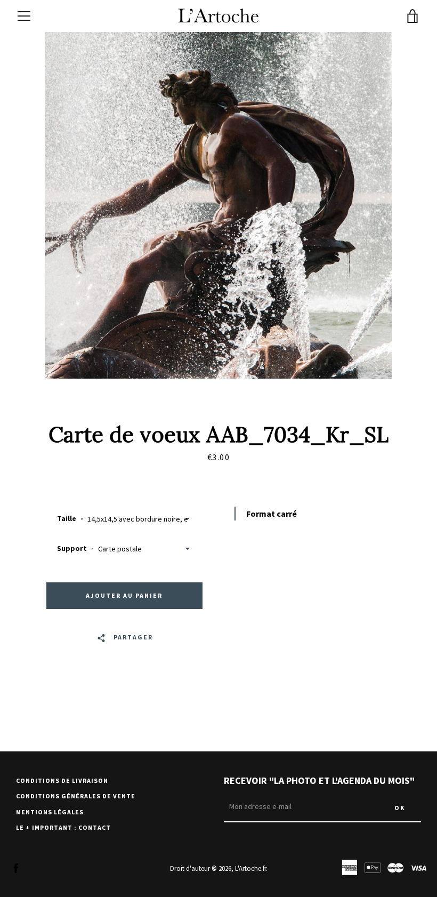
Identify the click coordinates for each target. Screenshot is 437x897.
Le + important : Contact (63, 827)
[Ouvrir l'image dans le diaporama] (218, 205)
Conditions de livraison (62, 780)
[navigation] (24, 16)
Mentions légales (50, 812)
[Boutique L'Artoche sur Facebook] (16, 867)
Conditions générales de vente (75, 796)
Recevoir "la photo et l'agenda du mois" (319, 780)
